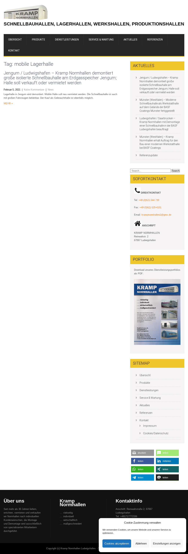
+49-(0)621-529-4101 (150, 207)
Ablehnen (141, 543)
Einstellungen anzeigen (166, 543)
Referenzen (155, 39)
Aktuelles (130, 39)
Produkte (38, 39)
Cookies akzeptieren (116, 543)
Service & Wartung (101, 39)
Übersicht (15, 39)
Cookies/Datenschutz (155, 433)
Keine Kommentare (34, 89)
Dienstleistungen (67, 39)
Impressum (150, 425)
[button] (142, 453)
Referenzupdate (149, 155)
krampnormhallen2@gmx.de (156, 214)
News (51, 89)
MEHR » (8, 103)
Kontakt (14, 50)
